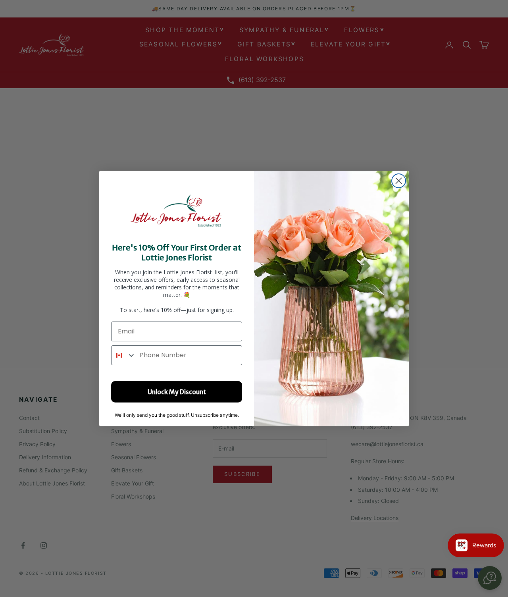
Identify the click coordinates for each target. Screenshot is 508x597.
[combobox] (124, 355)
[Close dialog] (399, 181)
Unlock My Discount (177, 392)
